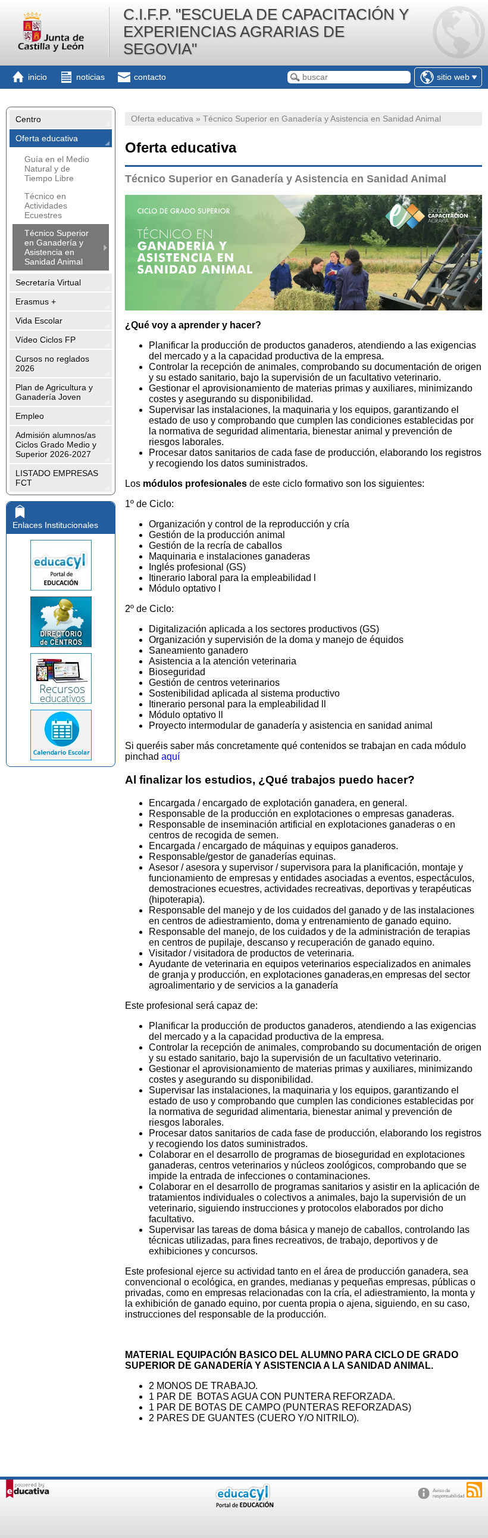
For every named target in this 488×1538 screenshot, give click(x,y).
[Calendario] (61, 735)
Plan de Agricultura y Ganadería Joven (54, 392)
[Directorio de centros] (61, 621)
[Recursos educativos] (61, 678)
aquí (170, 756)
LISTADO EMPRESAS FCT (56, 477)
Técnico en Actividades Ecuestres (45, 205)
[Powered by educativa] (27, 1489)
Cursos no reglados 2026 (52, 363)
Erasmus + (35, 301)
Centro (28, 119)
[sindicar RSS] (474, 1489)
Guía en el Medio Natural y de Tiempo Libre (56, 168)
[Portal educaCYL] (61, 565)
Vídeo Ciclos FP (45, 339)
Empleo (29, 416)
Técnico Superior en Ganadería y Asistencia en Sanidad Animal (56, 247)
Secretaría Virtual (48, 282)
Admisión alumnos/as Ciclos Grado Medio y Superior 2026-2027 (55, 444)
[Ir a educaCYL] (244, 1505)
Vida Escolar (38, 320)
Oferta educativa (46, 138)
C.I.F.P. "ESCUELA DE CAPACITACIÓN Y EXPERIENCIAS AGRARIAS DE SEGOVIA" (266, 31)
